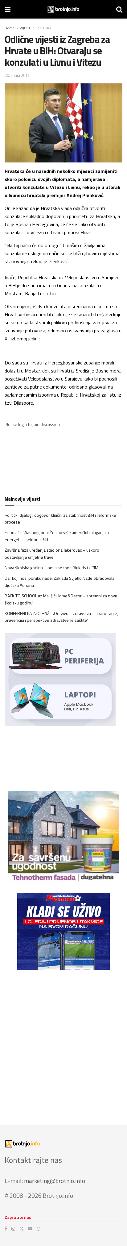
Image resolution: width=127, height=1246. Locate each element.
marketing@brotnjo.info (54, 1180)
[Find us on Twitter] (21, 1228)
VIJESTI (25, 28)
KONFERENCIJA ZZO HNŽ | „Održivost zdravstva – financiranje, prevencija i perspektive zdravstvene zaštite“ (61, 616)
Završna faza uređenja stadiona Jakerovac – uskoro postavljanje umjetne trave (52, 553)
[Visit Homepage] (63, 9)
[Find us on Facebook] (6, 1228)
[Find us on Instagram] (13, 1228)
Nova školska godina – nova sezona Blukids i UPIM (51, 567)
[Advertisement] (63, 1042)
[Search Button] (119, 9)
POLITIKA (43, 28)
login (22, 424)
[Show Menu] (7, 9)
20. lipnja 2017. (18, 75)
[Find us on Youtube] (30, 1228)
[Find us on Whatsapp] (38, 1228)
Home (10, 28)
